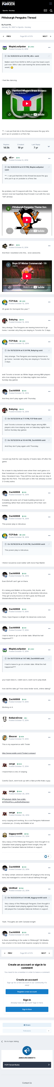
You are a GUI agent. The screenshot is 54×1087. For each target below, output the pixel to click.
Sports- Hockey (24, 27)
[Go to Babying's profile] (4, 320)
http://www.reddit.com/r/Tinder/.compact (19, 753)
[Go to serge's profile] (4, 765)
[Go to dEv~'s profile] (4, 158)
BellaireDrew (15, 718)
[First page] (3, 36)
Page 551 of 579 (26, 36)
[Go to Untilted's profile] (4, 889)
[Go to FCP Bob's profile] (4, 302)
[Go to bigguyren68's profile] (4, 835)
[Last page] (50, 36)
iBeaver (13, 736)
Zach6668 (14, 390)
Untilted (13, 888)
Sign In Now (27, 1009)
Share (27, 1025)
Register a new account (27, 992)
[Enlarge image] (12, 67)
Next (45, 36)
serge (12, 763)
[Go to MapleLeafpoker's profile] (4, 47)
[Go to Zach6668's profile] (4, 391)
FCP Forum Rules (12, 1065)
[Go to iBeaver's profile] (4, 737)
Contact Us (27, 1083)
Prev (9, 36)
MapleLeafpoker (17, 46)
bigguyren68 (15, 833)
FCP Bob (13, 301)
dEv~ (11, 157)
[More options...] (49, 47)
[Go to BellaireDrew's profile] (4, 719)
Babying (13, 319)
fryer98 (7, 25)
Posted (18, 49)
